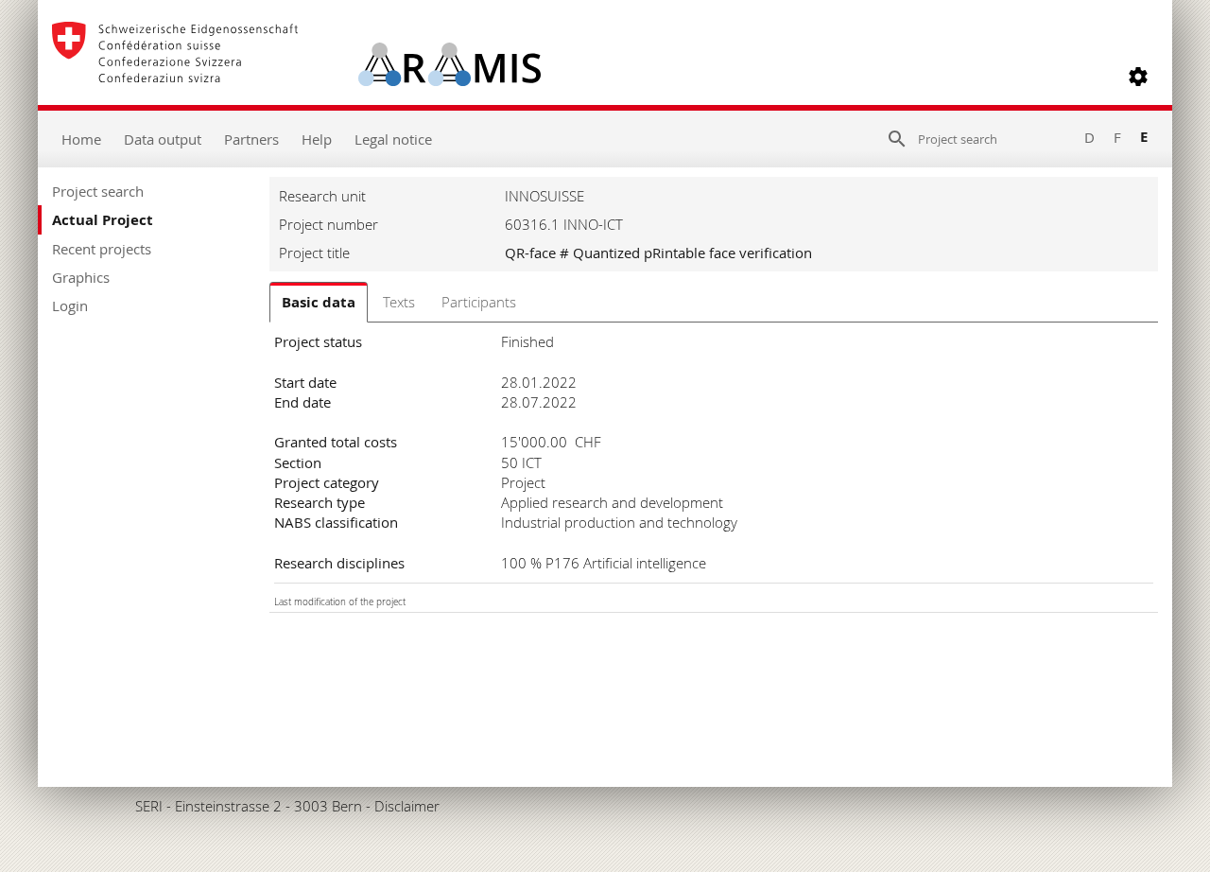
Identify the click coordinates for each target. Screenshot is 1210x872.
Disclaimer (407, 805)
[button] (1138, 76)
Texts (399, 301)
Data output (162, 139)
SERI (149, 805)
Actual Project (102, 220)
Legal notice (393, 139)
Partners (251, 139)
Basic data (318, 302)
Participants (478, 301)
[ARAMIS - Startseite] (296, 76)
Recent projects (101, 248)
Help (317, 139)
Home (81, 139)
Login (70, 305)
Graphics (81, 277)
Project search (98, 191)
